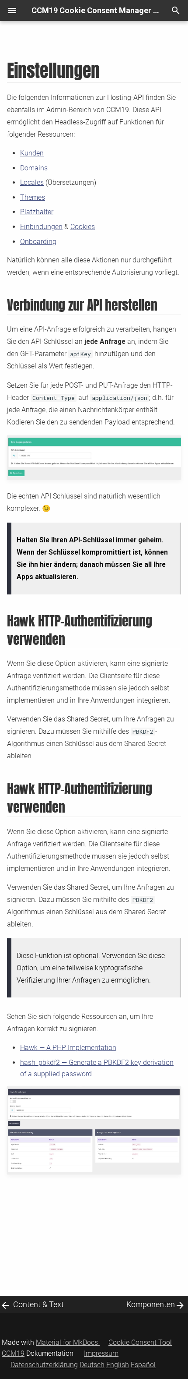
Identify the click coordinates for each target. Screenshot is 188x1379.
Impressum (101, 1353)
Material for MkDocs (68, 1342)
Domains (34, 168)
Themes (32, 197)
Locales (32, 182)
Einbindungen (41, 227)
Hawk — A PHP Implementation (68, 1047)
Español (143, 1365)
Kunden (32, 153)
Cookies (82, 227)
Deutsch (92, 1365)
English (117, 1365)
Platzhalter (36, 212)
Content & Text (38, 1304)
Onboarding (38, 241)
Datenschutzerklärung (44, 1365)
